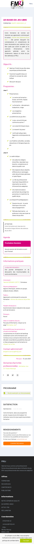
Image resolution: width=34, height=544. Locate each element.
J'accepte (26, 540)
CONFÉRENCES (6, 487)
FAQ (8, 507)
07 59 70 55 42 (7, 521)
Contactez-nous (17, 443)
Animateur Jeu (11, 325)
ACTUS (3, 507)
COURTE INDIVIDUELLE (18, 23)
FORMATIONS (5, 481)
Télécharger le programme (18, 393)
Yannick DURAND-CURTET (11, 282)
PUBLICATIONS (6, 490)
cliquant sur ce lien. (9, 344)
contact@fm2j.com (21, 439)
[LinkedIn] (17, 375)
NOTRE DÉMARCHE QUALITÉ (10, 501)
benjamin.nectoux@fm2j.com (12, 351)
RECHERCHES (6, 484)
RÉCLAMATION (6, 510)
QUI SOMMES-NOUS (7, 504)
